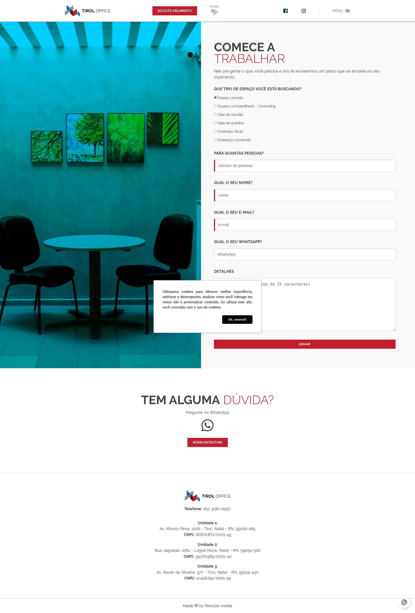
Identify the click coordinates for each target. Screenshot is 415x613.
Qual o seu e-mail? (234, 212)
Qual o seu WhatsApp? (238, 241)
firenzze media (218, 605)
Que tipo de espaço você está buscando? (258, 89)
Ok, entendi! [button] (237, 319)
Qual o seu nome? (233, 182)
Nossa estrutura (207, 442)
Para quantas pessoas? (239, 153)
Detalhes (224, 271)
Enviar (304, 344)
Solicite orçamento (175, 11)
